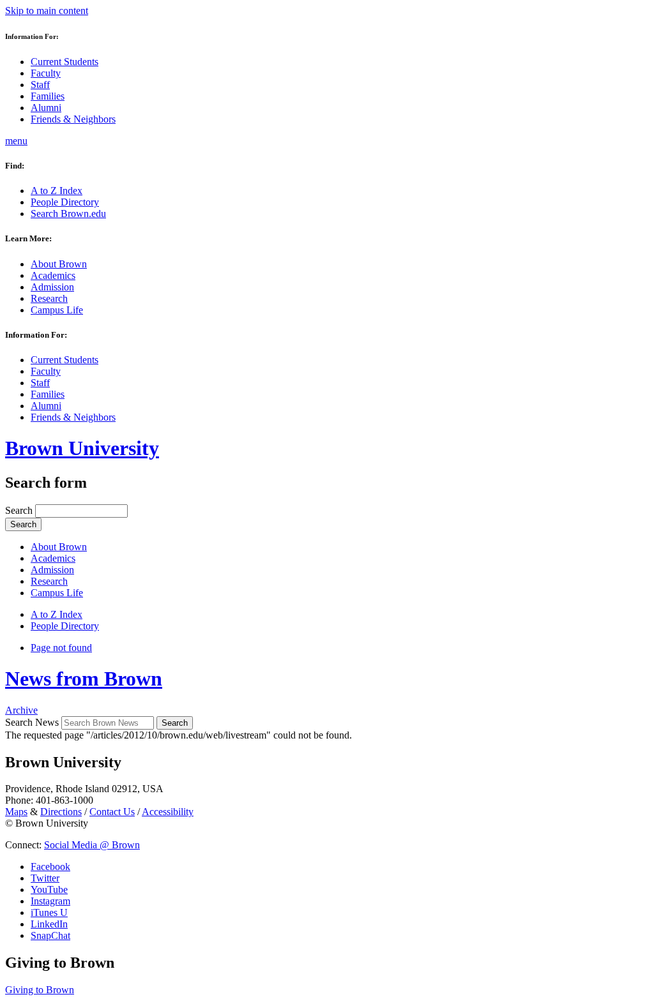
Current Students (64, 61)
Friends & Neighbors (73, 119)
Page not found (61, 647)
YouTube (49, 889)
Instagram (50, 901)
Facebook (50, 866)
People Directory (65, 202)
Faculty (46, 73)
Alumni (46, 107)
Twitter (45, 878)
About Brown (59, 264)
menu (16, 140)
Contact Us (112, 811)
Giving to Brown (39, 989)
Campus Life (57, 309)
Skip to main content (46, 10)
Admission (52, 287)
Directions (61, 811)
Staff (40, 84)
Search (20, 510)
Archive (21, 710)
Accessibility (168, 811)
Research (49, 298)
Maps (16, 811)
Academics (53, 275)
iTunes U (49, 912)
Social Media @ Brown (92, 844)
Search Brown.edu (68, 213)
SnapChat (50, 935)
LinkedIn (49, 924)
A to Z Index (56, 190)
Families (48, 96)
